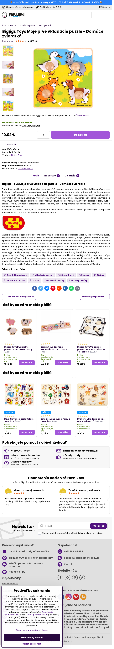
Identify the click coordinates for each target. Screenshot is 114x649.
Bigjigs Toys (16, 155)
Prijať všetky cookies (32, 637)
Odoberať (98, 525)
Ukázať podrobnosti (32, 644)
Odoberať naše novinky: (23, 530)
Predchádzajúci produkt (21, 296)
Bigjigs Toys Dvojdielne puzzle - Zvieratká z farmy (18, 348)
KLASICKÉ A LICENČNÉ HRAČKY (84, 2)
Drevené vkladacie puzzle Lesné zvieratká (91, 420)
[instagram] (68, 599)
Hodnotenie (7, 41)
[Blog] (83, 599)
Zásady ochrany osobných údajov (64, 637)
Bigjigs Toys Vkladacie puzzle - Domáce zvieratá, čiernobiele (91, 349)
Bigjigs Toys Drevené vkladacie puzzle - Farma (54, 348)
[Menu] (108, 15)
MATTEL (53, 2)
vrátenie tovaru (25, 168)
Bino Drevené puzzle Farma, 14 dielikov (55, 420)
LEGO (60, 2)
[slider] (20, 41)
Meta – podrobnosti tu (37, 614)
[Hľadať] (95, 15)
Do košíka (80, 134)
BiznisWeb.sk (67, 641)
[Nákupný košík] (101, 15)
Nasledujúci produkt (93, 296)
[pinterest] (76, 599)
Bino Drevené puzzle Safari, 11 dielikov (19, 420)
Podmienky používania (93, 637)
